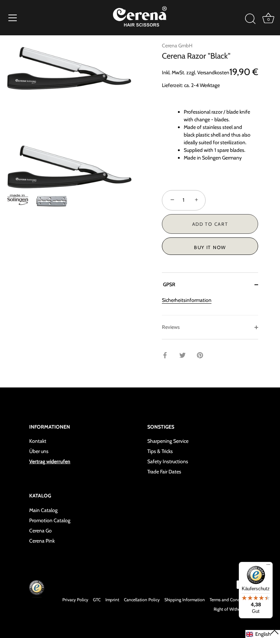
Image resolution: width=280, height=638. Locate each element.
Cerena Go (40, 530)
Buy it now (210, 247)
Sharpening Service (167, 441)
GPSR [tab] (168, 284)
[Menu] (13, 18)
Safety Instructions (167, 461)
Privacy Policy (75, 599)
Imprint (112, 599)
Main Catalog (43, 510)
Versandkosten (213, 72)
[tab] (210, 305)
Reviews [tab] (171, 327)
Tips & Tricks (160, 451)
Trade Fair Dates (164, 471)
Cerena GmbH (177, 45)
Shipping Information (184, 599)
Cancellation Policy (142, 599)
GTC (97, 599)
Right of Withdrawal (232, 609)
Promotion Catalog (49, 520)
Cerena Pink (42, 540)
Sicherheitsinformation (186, 300)
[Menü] (268, 566)
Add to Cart (210, 224)
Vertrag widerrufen (49, 461)
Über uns (38, 451)
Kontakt (37, 441)
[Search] (250, 19)
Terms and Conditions (230, 599)
